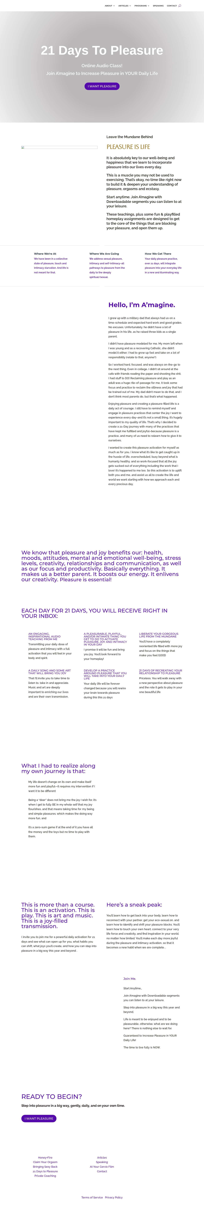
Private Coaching (45, 1175)
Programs (141, 5)
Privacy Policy (114, 1197)
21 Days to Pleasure (45, 1171)
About (108, 5)
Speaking (158, 5)
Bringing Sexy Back (45, 1166)
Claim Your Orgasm (45, 1162)
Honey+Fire (45, 1157)
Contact (172, 5)
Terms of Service (92, 1197)
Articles (123, 5)
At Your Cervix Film (102, 1166)
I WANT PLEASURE (102, 86)
